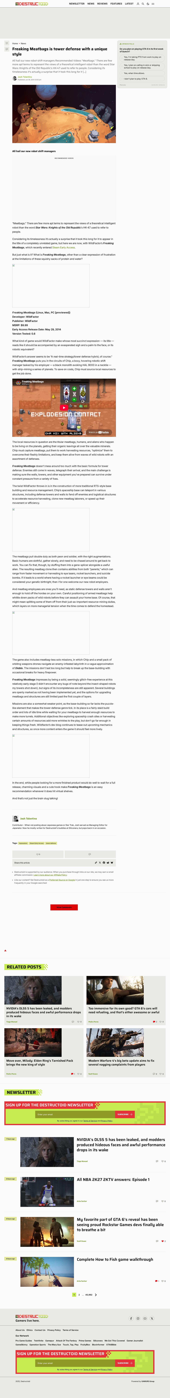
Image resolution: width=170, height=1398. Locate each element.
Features (116, 3)
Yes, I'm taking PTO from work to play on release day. (142, 58)
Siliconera (98, 1340)
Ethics (30, 1330)
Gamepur (49, 1340)
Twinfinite (38, 1340)
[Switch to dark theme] (147, 3)
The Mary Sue (54, 1344)
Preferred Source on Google (62, 880)
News (90, 3)
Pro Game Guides (24, 1340)
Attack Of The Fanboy (66, 1340)
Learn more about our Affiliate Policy (50, 875)
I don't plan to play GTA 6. (135, 79)
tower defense (51, 843)
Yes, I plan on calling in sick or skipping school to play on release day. (142, 66)
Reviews (102, 3)
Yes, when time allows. (134, 73)
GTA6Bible (111, 1344)
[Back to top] (5, 950)
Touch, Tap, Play (71, 1344)
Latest (129, 3)
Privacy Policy (106, 1121)
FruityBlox (85, 1344)
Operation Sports (37, 1344)
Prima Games (85, 1340)
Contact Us (40, 1330)
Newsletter (77, 3)
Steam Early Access (63, 247)
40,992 (88, 1294)
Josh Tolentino (25, 77)
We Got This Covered (115, 1340)
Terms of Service (90, 1121)
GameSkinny (22, 1344)
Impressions (23, 843)
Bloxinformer (98, 1344)
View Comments (64, 907)
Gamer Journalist (135, 1340)
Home (15, 43)
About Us (20, 1330)
